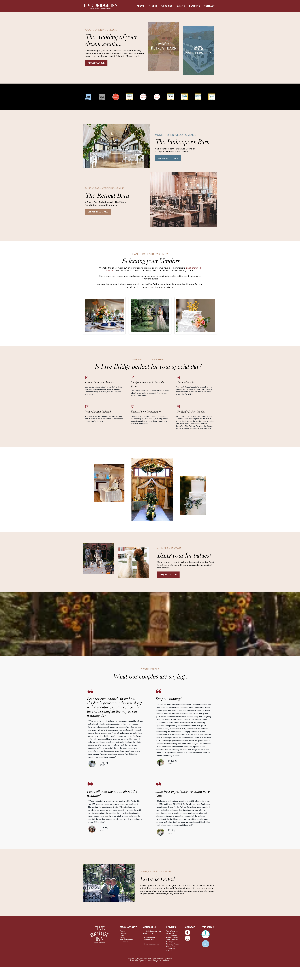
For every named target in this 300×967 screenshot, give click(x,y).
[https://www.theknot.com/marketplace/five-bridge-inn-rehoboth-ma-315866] (209, 944)
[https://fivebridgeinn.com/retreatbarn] (163, 46)
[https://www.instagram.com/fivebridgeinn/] (191, 938)
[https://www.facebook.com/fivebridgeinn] (191, 932)
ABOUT (140, 6)
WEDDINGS (167, 6)
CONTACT (209, 6)
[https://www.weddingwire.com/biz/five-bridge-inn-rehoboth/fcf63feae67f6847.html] (209, 934)
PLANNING (194, 6)
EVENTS (181, 6)
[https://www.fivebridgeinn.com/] (100, 6)
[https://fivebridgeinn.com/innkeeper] (200, 50)
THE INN (152, 6)
